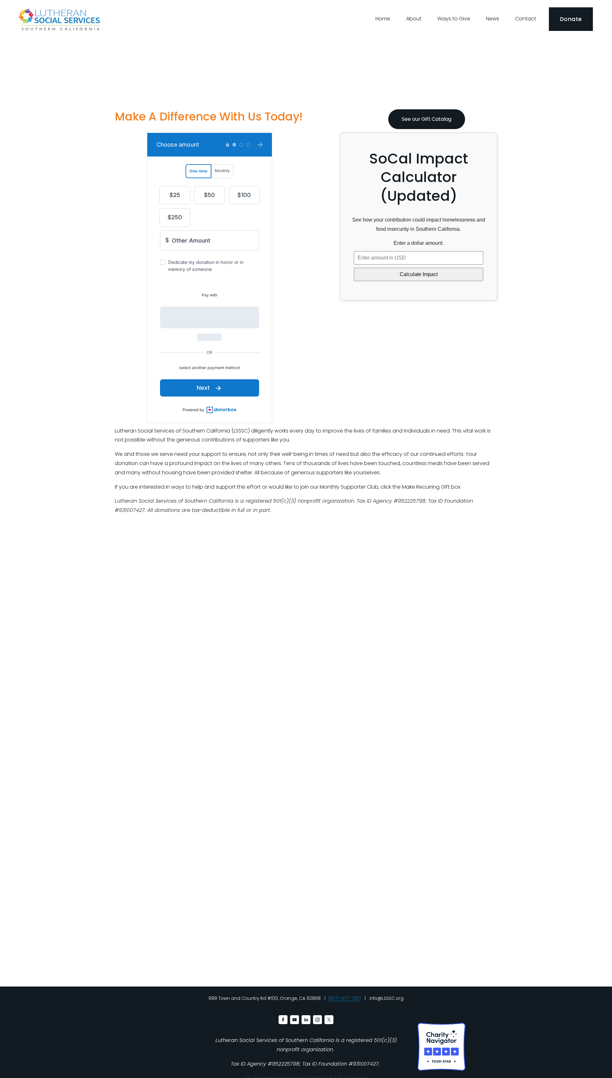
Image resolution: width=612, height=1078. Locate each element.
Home (382, 18)
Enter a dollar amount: (418, 243)
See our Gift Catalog (426, 119)
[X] (328, 1019)
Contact (525, 18)
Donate (571, 19)
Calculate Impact (419, 274)
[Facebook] (283, 1019)
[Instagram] (317, 1019)
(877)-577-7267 (344, 998)
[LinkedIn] (306, 1019)
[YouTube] (294, 1019)
